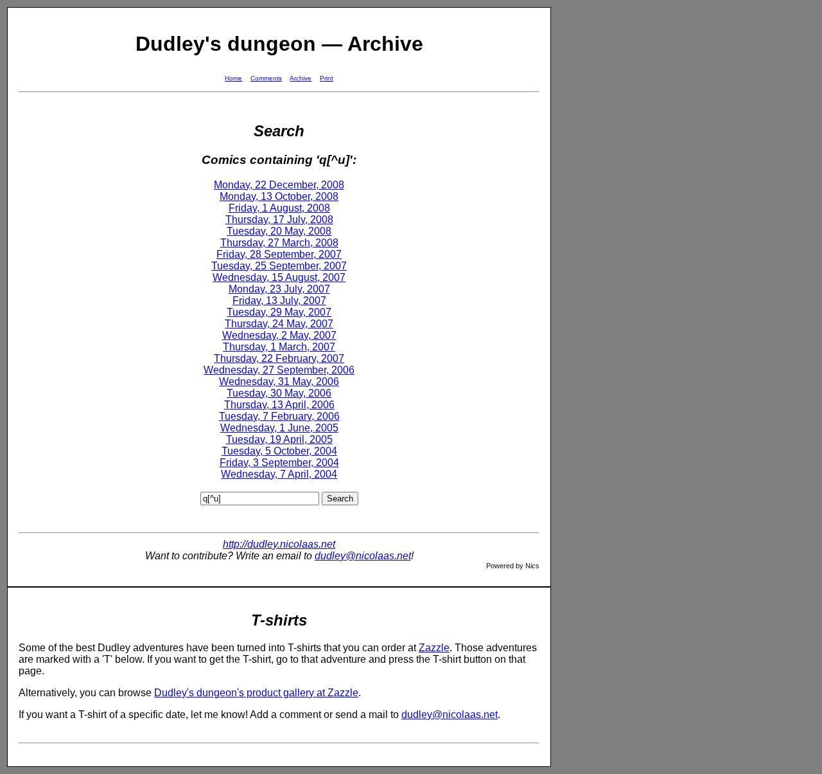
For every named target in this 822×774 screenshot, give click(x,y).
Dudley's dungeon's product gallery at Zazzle (256, 692)
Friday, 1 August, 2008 (279, 208)
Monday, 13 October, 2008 (279, 196)
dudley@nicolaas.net (363, 555)
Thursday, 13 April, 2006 (279, 404)
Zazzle (434, 647)
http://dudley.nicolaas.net (279, 544)
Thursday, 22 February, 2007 (279, 358)
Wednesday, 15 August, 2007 (279, 277)
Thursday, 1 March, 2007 (279, 346)
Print (326, 78)
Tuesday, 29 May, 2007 (279, 312)
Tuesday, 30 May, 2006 (279, 393)
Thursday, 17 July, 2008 (279, 219)
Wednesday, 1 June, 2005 (279, 427)
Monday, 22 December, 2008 (279, 184)
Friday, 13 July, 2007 (279, 300)
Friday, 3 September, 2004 (279, 462)
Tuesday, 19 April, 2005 (279, 439)
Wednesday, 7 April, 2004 (279, 474)
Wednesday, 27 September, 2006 (279, 369)
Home (233, 78)
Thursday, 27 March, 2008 (279, 242)
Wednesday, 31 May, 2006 (279, 381)
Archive (300, 78)
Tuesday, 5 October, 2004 (279, 451)
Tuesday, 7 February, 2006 (279, 416)
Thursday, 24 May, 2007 (279, 323)
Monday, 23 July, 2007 (279, 289)
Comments (266, 78)
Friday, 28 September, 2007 (279, 254)
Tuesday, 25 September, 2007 (279, 265)
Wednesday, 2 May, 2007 (279, 335)
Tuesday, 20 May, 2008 (279, 231)
